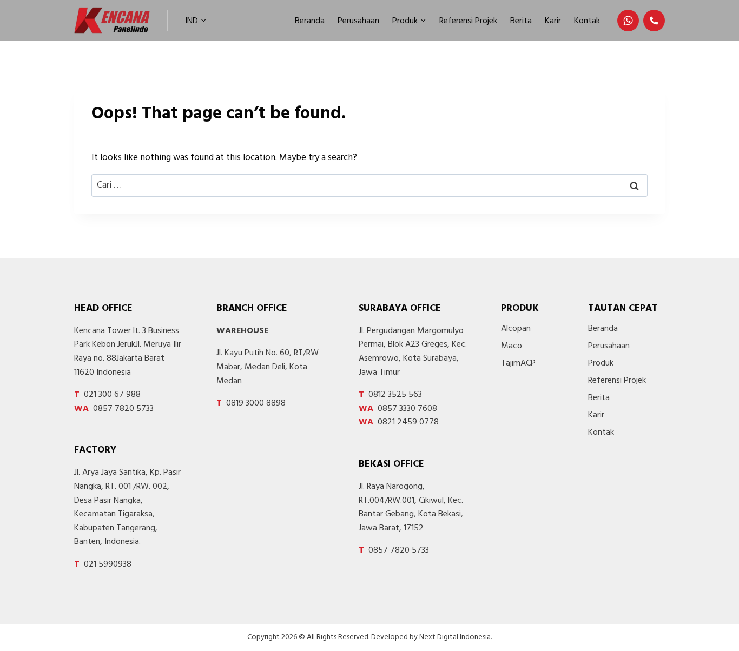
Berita (521, 21)
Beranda (310, 21)
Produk (600, 363)
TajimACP (518, 363)
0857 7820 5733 (114, 409)
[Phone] (654, 20)
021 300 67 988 (107, 395)
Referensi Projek (468, 21)
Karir (553, 21)
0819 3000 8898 (251, 403)
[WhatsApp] (628, 20)
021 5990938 (102, 564)
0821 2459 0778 (399, 422)
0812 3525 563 (390, 395)
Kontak (587, 21)
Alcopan (516, 329)
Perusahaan (358, 21)
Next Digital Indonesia (455, 637)
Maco (511, 346)
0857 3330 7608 (398, 409)
